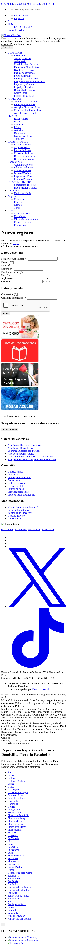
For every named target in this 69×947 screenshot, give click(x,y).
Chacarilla (13, 801)
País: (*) (5, 275)
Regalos (12, 196)
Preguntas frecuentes (18, 491)
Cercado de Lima (16, 798)
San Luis (12, 893)
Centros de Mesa (22, 213)
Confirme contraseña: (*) (13, 297)
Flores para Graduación (26, 78)
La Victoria (13, 838)
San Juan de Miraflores (19, 890)
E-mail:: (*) (7, 262)
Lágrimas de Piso (23, 176)
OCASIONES (15, 52)
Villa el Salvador (16, 915)
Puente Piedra (15, 867)
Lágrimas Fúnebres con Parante (24, 450)
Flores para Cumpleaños (26, 67)
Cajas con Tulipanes (24, 153)
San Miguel (13, 898)
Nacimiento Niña (22, 193)
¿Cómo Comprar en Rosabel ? (23, 507)
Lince (10, 844)
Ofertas (11, 210)
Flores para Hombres (24, 104)
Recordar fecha (10, 429)
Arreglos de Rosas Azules (21, 453)
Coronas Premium (23, 179)
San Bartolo (14, 878)
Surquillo (12, 910)
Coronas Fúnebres (23, 164)
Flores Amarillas (22, 75)
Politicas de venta (16, 483)
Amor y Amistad (22, 58)
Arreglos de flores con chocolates (24, 445)
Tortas (17, 207)
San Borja (13, 881)
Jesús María (14, 832)
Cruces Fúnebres (22, 170)
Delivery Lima (15, 518)
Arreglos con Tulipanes (26, 101)
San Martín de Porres (18, 895)
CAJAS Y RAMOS (18, 141)
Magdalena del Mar (17, 855)
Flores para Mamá (17, 826)
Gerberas (18, 124)
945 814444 (48, 4)
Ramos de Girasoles (24, 159)
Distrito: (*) (7, 268)
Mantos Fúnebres (23, 173)
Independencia (15, 829)
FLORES (12, 116)
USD (23, 27)
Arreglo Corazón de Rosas (27, 113)
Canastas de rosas (23, 222)
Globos (18, 204)
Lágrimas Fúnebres (24, 167)
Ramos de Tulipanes (24, 156)
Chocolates (19, 199)
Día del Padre (21, 55)
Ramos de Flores (22, 144)
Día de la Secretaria (24, 70)
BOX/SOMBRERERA (20, 182)
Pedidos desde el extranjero (21, 494)
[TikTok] (38, 667)
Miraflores (13, 858)
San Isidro (13, 884)
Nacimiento (13, 190)
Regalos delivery (16, 515)
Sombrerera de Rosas (25, 184)
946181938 (34, 4)
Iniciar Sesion (21, 15)
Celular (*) (6, 281)
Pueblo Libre (14, 864)
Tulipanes (19, 138)
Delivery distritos (16, 486)
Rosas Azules (21, 118)
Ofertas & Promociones (26, 219)
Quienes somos (15, 471)
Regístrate (19, 18)
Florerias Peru (15, 821)
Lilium (17, 127)
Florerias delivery (16, 818)
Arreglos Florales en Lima (27, 107)
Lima (10, 841)
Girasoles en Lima (23, 136)
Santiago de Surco (17, 904)
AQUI (16, 243)
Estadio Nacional (16, 812)
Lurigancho (13, 849)
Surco (11, 907)
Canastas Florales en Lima (27, 110)
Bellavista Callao (16, 781)
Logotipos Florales (23, 87)
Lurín (10, 852)
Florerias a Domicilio (18, 815)
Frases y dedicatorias (18, 510)
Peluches (18, 202)
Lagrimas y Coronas (24, 84)
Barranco (12, 775)
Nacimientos (20, 93)
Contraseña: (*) (9, 294)
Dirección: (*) (8, 265)
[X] (38, 606)
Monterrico (13, 861)
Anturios (18, 130)
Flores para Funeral (17, 824)
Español (12, 30)
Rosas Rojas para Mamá (20, 872)
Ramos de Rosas (22, 150)
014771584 (7, 4)
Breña (11, 783)
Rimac (11, 870)
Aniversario (20, 61)
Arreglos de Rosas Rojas (20, 448)
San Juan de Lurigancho (20, 887)
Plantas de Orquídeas (24, 72)
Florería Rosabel (40, 689)
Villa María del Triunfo (19, 918)
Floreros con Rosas (24, 95)
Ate (9, 772)
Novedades (20, 216)
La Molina (13, 835)
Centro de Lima (16, 795)
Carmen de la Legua (18, 792)
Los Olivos (13, 847)
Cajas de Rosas (22, 147)
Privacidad (13, 474)
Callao (11, 786)
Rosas (17, 121)
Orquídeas (19, 133)
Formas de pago (16, 489)
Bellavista (13, 778)
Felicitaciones (21, 225)
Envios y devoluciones (19, 477)
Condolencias (15, 161)
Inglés (21, 30)
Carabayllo (13, 789)
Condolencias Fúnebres (26, 64)
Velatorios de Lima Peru (20, 512)
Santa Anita (13, 901)
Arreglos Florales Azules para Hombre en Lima (32, 459)
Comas (11, 806)
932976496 (21, 4)
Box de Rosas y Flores (25, 187)
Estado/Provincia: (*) (12, 272)
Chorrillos (13, 804)
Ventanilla (13, 913)
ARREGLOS (15, 98)
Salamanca (13, 875)
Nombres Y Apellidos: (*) (14, 258)
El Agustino (14, 809)
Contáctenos (14, 480)
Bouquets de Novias (24, 90)
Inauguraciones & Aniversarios (29, 81)
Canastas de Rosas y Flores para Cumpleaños (31, 456)
